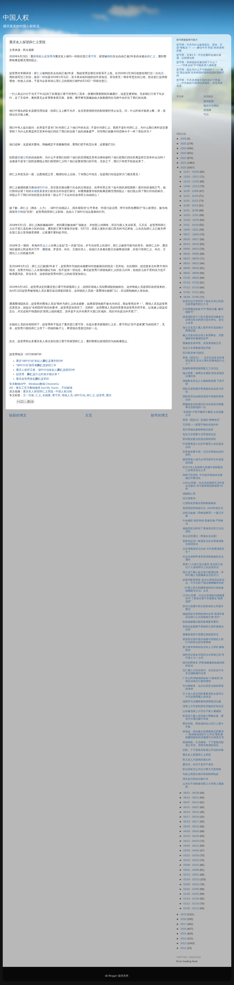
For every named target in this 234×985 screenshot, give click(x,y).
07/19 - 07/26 (191, 282)
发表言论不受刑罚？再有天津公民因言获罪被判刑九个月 (203, 303)
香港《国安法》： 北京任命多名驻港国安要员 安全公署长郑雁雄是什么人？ (203, 360)
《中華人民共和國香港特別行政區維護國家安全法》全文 (203, 589)
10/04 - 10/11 (191, 229)
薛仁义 (151, 56)
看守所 (92, 56)
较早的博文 (159, 415)
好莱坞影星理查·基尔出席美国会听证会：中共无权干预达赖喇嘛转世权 (203, 581)
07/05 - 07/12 (191, 292)
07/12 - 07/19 (191, 287)
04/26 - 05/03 (191, 831)
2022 (183, 158)
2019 (183, 914)
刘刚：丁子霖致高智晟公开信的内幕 (203, 750)
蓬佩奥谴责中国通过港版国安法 (200, 634)
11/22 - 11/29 (191, 196)
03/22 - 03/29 (191, 855)
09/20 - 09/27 (191, 239)
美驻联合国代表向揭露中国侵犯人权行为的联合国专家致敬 (203, 641)
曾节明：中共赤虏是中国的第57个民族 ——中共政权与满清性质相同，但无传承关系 (199, 83)
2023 (183, 153)
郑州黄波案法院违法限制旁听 (199, 439)
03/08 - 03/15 (191, 865)
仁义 (39, 73)
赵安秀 (48, 56)
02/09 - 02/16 (191, 884)
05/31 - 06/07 (191, 807)
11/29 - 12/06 (191, 191)
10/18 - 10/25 (191, 220)
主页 (88, 415)
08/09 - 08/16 (191, 268)
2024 (183, 148)
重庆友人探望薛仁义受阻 (38, 391)
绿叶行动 (42, 187)
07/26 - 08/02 (191, 277)
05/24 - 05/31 (191, 812)
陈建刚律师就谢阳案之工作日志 (200, 368)
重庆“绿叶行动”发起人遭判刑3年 (39, 360)
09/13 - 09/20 (191, 244)
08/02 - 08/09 (191, 273)
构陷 (110, 56)
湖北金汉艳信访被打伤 (195, 779)
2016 (183, 929)
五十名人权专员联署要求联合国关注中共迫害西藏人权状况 (203, 695)
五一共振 (28, 395)
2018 (183, 919)
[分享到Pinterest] (32, 401)
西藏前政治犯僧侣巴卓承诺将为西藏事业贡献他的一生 (203, 406)
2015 (183, 933)
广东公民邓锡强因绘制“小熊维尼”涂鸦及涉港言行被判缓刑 (203, 680)
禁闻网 (207, 110)
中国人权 (16, 17)
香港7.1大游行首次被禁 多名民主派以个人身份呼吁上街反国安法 (203, 566)
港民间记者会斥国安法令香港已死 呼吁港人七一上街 (203, 656)
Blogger (112, 975)
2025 (183, 143)
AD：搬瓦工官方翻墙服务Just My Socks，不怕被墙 (40, 387)
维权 (38, 56)
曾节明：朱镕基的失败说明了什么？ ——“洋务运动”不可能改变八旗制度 (196, 64)
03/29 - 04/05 (191, 850)
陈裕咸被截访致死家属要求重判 (200, 621)
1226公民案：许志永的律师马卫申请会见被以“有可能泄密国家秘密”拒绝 (203, 486)
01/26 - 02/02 (191, 894)
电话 (161, 73)
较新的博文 (18, 415)
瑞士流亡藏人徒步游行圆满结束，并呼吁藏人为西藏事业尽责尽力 (203, 574)
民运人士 (45, 245)
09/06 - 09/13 (191, 249)
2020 (183, 167)
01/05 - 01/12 (191, 908)
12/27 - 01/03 (191, 171)
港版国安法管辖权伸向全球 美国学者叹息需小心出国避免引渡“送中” (203, 615)
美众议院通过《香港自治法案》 (200, 536)
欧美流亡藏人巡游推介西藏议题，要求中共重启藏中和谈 (203, 717)
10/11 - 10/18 (191, 225)
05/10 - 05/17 (191, 821)
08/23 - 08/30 (191, 258)
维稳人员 (67, 395)
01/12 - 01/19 (191, 903)
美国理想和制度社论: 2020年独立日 (203, 508)
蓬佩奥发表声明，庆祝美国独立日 (202, 343)
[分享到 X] (25, 401)
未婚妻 (35, 191)
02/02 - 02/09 (191, 889)
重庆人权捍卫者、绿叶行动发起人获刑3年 (45, 369)
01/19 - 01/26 (191, 898)
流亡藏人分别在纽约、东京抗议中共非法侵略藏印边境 (203, 672)
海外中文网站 (211, 105)
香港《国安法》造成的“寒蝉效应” (201, 420)
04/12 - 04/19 (191, 841)
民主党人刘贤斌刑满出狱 (197, 759)
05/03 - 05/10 (191, 826)
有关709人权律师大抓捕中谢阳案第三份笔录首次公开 (203, 469)
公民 (26, 157)
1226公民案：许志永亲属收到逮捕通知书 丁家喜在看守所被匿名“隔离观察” (203, 598)
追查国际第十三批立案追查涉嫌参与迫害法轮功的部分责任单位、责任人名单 (203, 319)
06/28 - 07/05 (191, 297)
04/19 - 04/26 (191, 836)
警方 (17, 211)
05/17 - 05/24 (191, 816)
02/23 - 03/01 (191, 874)
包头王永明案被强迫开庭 (197, 348)
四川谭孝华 (189, 498)
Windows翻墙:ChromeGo (44, 383)
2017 (183, 924)
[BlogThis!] (22, 401)
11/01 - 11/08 (191, 210)
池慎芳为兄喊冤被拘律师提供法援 (202, 701)
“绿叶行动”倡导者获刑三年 (36, 365)
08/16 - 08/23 (191, 263)
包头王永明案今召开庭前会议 (199, 434)
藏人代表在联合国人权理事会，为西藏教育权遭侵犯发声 (203, 337)
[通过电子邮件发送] (18, 401)
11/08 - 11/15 (191, 205)
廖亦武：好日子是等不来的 (198, 764)
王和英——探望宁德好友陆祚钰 (200, 424)
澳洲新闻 (208, 101)
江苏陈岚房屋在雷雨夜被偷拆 (199, 503)
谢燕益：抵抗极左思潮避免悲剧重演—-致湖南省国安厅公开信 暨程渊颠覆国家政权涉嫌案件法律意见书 (203, 734)
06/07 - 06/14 (191, 802)
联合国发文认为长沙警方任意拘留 (202, 769)
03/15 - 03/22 (191, 860)
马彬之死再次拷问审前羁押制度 (200, 774)
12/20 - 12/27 (191, 176)
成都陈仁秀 (189, 493)
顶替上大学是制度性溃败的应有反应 (203, 706)
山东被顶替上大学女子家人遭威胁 (202, 711)
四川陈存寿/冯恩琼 (193, 353)
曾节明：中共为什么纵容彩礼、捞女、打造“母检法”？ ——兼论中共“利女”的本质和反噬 (200, 47)
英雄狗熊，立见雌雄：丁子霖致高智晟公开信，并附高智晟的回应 (203, 744)
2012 (183, 948)
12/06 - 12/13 (191, 186)
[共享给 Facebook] (29, 401)
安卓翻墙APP (17, 383)
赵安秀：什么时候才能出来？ (38, 374)
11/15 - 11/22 (191, 200)
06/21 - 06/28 (191, 792)
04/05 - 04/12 (191, 845)
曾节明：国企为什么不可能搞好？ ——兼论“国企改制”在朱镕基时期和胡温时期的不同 (200, 72)
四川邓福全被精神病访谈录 (198, 429)
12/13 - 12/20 (191, 181)
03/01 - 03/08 (191, 870)
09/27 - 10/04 (191, 234)
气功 (206, 114)
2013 (183, 943)
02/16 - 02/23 (191, 879)
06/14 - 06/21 (191, 797)
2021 (183, 162)
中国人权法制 (64, 391)
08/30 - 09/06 (191, 253)
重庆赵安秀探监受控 (32, 378)
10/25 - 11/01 (191, 215)
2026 (183, 138)
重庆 (109, 395)
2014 (183, 938)
